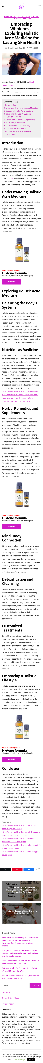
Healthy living (24, 16)
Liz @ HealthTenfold (17, 48)
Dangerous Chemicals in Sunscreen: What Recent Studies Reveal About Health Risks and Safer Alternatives (20, 953)
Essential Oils (10, 16)
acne (10, 178)
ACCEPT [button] (31, 1059)
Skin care (35, 16)
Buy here (11, 282)
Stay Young (26, 19)
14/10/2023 (33, 48)
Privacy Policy (8, 1004)
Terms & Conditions (10, 998)
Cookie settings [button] (19, 1060)
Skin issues (16, 19)
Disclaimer (6, 992)
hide (15, 102)
